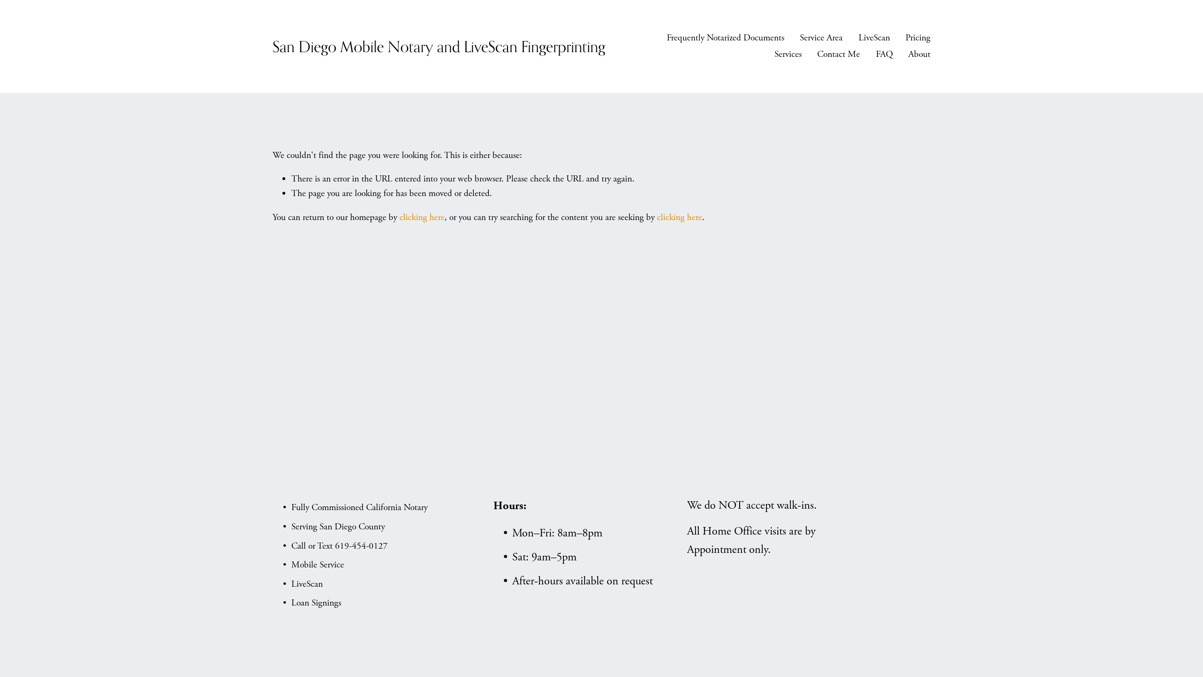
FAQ (884, 54)
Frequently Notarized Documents (725, 38)
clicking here (422, 217)
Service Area (821, 38)
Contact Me (838, 54)
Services (788, 54)
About (919, 54)
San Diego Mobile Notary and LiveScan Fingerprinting (439, 46)
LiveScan (874, 38)
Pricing (918, 38)
